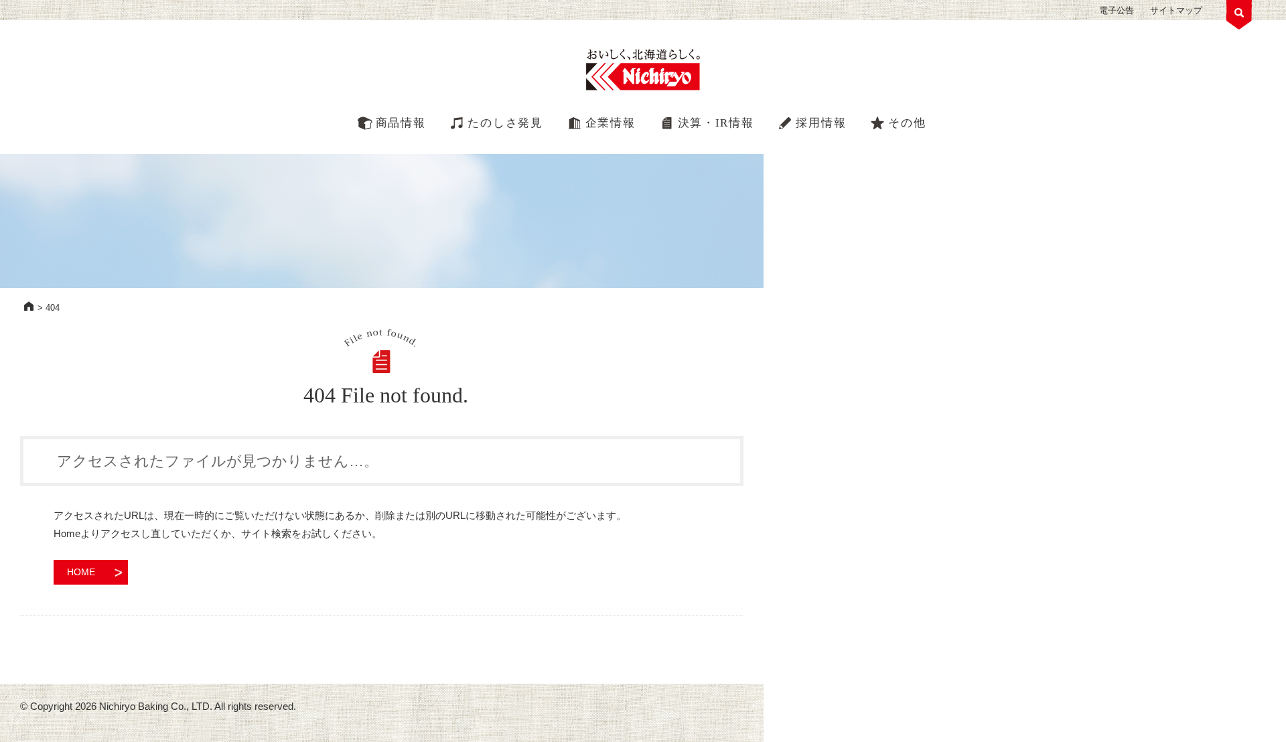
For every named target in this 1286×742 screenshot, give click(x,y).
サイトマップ (1176, 10)
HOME (29, 306)
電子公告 (1116, 10)
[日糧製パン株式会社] (643, 70)
